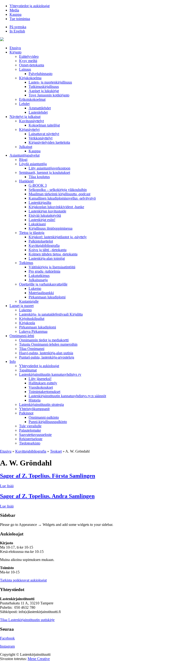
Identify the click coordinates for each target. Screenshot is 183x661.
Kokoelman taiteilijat (44, 125)
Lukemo (35, 288)
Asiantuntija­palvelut (25, 155)
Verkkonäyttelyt (40, 138)
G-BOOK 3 (38, 185)
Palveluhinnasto (40, 74)
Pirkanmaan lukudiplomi (47, 297)
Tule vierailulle (30, 426)
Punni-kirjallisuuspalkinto (48, 422)
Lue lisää (7, 486)
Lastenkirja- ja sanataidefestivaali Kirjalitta (51, 314)
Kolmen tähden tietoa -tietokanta (53, 254)
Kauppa (15, 14)
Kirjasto (15, 52)
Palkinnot (26, 413)
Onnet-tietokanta (31, 65)
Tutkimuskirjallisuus (44, 87)
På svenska (18, 27)
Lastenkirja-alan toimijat (47, 258)
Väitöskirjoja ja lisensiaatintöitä (52, 267)
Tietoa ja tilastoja (31, 233)
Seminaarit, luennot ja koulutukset (44, 172)
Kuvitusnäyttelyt (31, 121)
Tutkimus (26, 263)
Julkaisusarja (38, 280)
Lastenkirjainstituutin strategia (41, 404)
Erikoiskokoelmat (32, 99)
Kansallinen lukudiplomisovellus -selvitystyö (62, 198)
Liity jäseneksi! (40, 379)
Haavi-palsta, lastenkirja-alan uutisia (46, 353)
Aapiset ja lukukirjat (44, 91)
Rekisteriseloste (30, 439)
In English (17, 31)
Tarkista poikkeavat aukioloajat (23, 580)
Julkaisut (25, 147)
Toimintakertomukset (44, 392)
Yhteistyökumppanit (34, 409)
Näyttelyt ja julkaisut (25, 117)
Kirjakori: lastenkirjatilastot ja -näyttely (58, 237)
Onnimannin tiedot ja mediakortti (44, 340)
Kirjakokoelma (30, 78)
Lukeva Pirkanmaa (33, 331)
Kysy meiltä (28, 61)
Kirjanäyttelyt (29, 129)
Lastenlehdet (38, 112)
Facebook (7, 638)
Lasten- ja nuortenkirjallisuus (50, 82)
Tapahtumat (28, 370)
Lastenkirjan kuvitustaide (47, 211)
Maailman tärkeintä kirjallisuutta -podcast (59, 194)
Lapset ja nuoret (22, 306)
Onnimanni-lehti (22, 336)
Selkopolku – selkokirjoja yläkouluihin (58, 190)
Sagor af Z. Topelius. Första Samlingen (47, 476)
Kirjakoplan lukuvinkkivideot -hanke (56, 207)
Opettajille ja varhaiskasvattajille (43, 284)
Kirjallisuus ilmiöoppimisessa (50, 228)
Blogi (23, 160)
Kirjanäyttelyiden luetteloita (49, 142)
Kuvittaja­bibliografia (44, 245)
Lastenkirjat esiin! (42, 220)
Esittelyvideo (29, 56)
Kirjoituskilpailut (31, 319)
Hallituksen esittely (43, 383)
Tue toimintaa (20, 19)
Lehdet (24, 104)
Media (14, 10)
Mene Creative (39, 659)
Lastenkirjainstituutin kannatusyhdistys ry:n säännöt (67, 396)
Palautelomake (30, 430)
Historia (35, 400)
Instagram (7, 646)
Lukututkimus (39, 276)
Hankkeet (26, 181)
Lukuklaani (37, 224)
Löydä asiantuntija (33, 164)
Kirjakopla (27, 323)
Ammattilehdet (40, 108)
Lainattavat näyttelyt (44, 134)
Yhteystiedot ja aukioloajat (30, 6)
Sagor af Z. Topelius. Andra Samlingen (47, 496)
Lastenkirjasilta (40, 203)
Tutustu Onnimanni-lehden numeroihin (48, 344)
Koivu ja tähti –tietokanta (47, 250)
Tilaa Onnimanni (31, 349)
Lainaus (25, 69)
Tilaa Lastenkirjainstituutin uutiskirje (27, 620)
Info (13, 362)
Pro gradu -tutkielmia (44, 271)
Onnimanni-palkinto (44, 417)
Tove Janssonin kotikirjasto (49, 95)
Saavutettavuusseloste (35, 435)
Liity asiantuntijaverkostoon (49, 168)
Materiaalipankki (41, 293)
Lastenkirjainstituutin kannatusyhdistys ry (50, 374)
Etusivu (15, 48)
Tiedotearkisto (29, 443)
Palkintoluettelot (41, 241)
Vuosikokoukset (41, 387)
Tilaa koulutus (39, 177)
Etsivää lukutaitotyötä (45, 215)
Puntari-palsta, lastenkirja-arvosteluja (46, 357)
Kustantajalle (29, 301)
